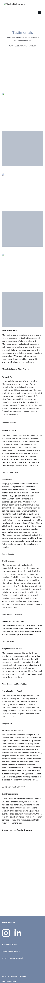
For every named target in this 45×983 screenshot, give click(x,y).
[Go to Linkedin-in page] (18, 933)
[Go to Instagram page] (6, 933)
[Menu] (39, 12)
